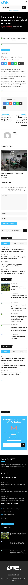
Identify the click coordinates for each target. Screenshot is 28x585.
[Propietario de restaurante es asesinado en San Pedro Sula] (5, 296)
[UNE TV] (13, 57)
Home (3, 26)
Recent (5, 243)
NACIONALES (9, 26)
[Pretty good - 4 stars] (5, 187)
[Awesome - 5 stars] (6, 187)
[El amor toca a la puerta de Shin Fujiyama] (5, 337)
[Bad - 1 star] (1, 187)
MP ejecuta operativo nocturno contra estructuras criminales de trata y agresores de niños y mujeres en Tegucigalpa (21, 120)
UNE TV (15, 133)
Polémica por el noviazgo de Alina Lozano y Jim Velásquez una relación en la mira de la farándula (18, 552)
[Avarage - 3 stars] (4, 187)
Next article (23, 114)
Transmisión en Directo (7, 523)
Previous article (5, 114)
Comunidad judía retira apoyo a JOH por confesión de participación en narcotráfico (19, 329)
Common (22, 243)
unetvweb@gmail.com (9, 514)
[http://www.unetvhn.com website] (11, 57)
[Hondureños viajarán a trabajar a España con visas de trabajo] (5, 287)
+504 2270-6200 (7, 511)
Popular (14, 243)
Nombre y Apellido (14, 438)
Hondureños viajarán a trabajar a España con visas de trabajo (18, 288)
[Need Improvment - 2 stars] (2, 187)
